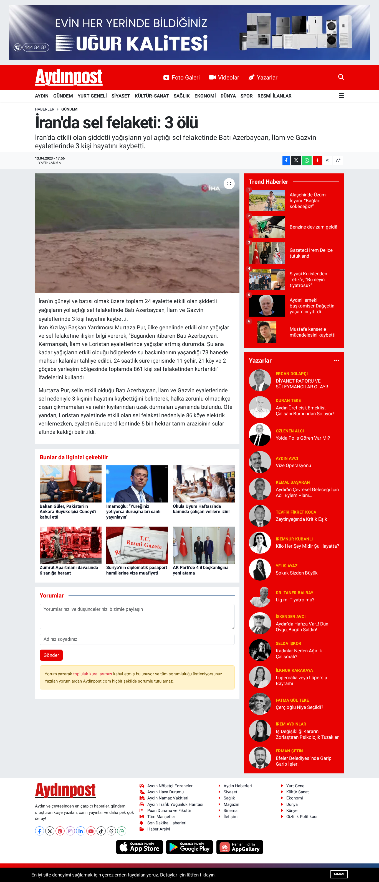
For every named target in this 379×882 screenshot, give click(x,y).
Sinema (230, 810)
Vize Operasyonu (293, 465)
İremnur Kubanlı (294, 539)
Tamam (339, 874)
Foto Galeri (186, 77)
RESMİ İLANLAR (274, 96)
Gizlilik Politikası (301, 816)
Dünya (292, 804)
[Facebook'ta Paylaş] (286, 160)
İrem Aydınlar (291, 724)
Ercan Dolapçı (292, 373)
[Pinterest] (60, 830)
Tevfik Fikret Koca (296, 512)
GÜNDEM (63, 96)
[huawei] (239, 847)
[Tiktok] (101, 830)
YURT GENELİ (92, 96)
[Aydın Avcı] (260, 461)
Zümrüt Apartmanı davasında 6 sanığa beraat (69, 570)
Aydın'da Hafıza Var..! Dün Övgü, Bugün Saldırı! (302, 626)
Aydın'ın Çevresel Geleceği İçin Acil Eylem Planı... (307, 492)
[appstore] (140, 847)
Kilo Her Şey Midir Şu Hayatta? (307, 546)
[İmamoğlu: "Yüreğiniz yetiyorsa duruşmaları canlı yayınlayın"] (137, 483)
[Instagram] (70, 830)
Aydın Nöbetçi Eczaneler (170, 785)
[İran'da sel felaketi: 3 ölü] (137, 233)
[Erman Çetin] (260, 757)
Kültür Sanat (297, 791)
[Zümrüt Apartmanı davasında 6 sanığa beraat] (71, 545)
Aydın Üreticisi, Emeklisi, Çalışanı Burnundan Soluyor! (305, 410)
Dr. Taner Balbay (294, 592)
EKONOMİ (205, 96)
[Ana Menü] (341, 96)
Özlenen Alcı (290, 431)
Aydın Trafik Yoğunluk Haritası (175, 804)
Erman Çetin (289, 750)
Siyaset (230, 791)
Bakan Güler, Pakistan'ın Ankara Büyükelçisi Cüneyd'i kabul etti (68, 511)
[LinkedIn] (80, 830)
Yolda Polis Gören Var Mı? (303, 438)
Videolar (228, 77)
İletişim (230, 816)
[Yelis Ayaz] (260, 569)
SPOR (247, 96)
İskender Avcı (290, 616)
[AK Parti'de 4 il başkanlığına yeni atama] (204, 545)
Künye (291, 810)
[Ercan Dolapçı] (260, 380)
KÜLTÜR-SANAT (152, 96)
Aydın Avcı (287, 458)
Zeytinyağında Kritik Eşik (301, 519)
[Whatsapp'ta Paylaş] (307, 160)
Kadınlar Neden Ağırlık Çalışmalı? (299, 653)
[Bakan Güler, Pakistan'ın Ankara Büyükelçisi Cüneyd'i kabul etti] (71, 483)
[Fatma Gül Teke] (260, 703)
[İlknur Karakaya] (260, 676)
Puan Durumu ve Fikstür (169, 810)
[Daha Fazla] (317, 160)
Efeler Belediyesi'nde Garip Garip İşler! (304, 761)
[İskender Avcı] (260, 622)
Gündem (69, 109)
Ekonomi (294, 798)
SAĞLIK (182, 96)
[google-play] (190, 847)
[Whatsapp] (121, 830)
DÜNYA (228, 96)
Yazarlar (267, 77)
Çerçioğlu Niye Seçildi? (299, 707)
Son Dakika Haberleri (166, 823)
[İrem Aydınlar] (260, 730)
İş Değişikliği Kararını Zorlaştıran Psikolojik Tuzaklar (307, 734)
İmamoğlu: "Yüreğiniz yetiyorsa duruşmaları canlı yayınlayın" (133, 511)
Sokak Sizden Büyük (297, 573)
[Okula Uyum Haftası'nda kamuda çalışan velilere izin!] (204, 483)
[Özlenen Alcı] (260, 434)
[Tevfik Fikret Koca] (260, 515)
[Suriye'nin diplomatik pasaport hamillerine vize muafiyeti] (137, 545)
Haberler (44, 109)
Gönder (51, 655)
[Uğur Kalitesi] (189, 32)
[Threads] (111, 830)
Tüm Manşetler (161, 816)
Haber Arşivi (158, 829)
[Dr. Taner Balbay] (260, 596)
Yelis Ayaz (286, 565)
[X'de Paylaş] (296, 160)
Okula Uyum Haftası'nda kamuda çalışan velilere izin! (201, 509)
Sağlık (229, 798)
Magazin (231, 804)
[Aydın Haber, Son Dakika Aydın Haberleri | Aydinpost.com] (69, 77)
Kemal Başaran (293, 482)
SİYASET (121, 96)
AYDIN (42, 96)
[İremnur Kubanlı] (260, 542)
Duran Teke (288, 400)
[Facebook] (39, 830)
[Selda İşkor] (260, 649)
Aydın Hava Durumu (165, 791)
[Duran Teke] (260, 406)
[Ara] (341, 77)
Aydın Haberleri (238, 785)
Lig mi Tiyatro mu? (295, 599)
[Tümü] (336, 360)
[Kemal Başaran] (260, 488)
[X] (49, 830)
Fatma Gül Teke (292, 700)
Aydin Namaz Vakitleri (167, 798)
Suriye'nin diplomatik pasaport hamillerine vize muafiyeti (136, 570)
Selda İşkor (288, 643)
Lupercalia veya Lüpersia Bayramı (301, 680)
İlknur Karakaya (294, 670)
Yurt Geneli (296, 785)
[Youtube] (90, 830)
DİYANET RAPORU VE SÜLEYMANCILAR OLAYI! (302, 383)
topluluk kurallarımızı (93, 673)
